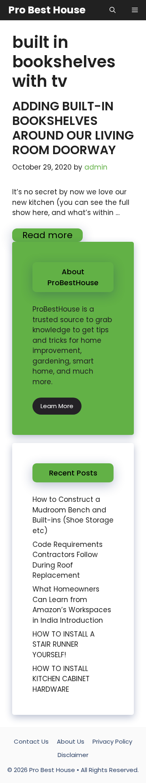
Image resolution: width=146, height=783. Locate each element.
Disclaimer (73, 755)
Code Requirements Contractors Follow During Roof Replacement (67, 560)
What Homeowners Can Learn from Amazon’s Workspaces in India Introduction (71, 604)
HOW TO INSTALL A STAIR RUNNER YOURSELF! (63, 644)
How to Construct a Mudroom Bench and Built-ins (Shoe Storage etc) (73, 515)
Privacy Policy (112, 741)
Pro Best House (47, 10)
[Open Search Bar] (112, 10)
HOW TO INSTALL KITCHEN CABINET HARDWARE (61, 679)
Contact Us (31, 741)
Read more (47, 235)
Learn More (57, 406)
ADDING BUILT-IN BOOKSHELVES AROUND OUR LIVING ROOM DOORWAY (73, 128)
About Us (70, 741)
